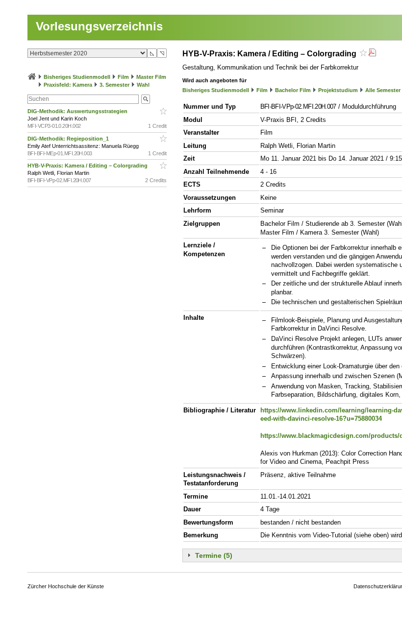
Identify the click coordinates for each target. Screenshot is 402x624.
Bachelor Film (293, 90)
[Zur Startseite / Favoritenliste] (31, 77)
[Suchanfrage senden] (145, 99)
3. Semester (114, 85)
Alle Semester (383, 90)
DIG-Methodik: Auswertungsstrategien (78, 111)
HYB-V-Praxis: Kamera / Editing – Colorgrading (88, 165)
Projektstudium (338, 90)
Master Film (151, 77)
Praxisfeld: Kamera (68, 85)
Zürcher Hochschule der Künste (65, 586)
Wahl (143, 85)
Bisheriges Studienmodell (77, 77)
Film (123, 77)
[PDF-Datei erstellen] (372, 53)
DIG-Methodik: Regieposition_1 (68, 139)
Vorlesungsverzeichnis (99, 26)
